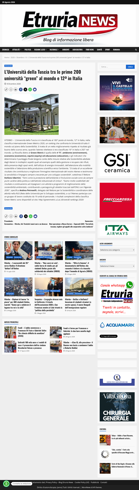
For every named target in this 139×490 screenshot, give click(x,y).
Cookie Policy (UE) (82, 482)
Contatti (103, 482)
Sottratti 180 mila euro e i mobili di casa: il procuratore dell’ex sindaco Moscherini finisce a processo (10, 347)
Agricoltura (78, 49)
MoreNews (86, 487)
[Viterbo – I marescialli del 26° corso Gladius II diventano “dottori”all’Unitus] (18, 250)
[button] (136, 50)
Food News (90, 49)
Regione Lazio (39, 49)
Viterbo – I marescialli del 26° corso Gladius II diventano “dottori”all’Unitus (16, 266)
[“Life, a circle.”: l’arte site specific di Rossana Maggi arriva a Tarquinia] (105, 454)
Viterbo (69, 257)
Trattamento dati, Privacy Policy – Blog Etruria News (52, 482)
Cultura (103, 429)
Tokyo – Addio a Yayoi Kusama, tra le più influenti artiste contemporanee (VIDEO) (122, 437)
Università (8, 66)
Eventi (47, 291)
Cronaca (5, 49)
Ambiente (65, 49)
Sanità (99, 49)
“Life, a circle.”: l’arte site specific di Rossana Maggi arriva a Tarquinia (123, 451)
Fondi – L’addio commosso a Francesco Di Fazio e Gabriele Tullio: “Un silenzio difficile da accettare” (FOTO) (10, 332)
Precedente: (25, 222)
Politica (28, 49)
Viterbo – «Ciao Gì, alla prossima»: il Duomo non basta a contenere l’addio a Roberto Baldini (56, 347)
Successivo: (71, 224)
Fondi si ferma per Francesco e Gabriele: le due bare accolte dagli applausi (56, 332)
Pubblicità (95, 482)
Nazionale (53, 49)
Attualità (16, 49)
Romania (116, 49)
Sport (107, 49)
